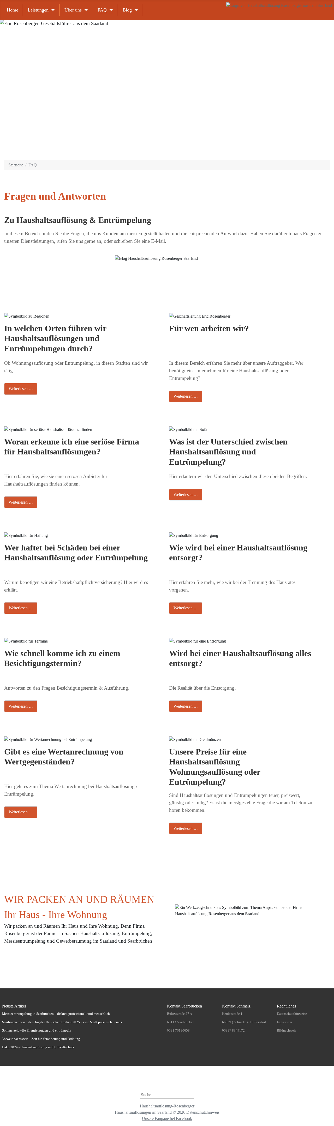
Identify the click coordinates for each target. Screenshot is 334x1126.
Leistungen (38, 10)
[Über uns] (85, 10)
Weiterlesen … (21, 388)
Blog (127, 10)
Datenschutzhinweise (292, 1014)
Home (12, 10)
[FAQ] (110, 10)
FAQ (102, 10)
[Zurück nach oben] (327, 1119)
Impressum (284, 1022)
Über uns (73, 10)
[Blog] (135, 10)
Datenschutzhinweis (202, 1112)
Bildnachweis (286, 1030)
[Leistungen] (52, 10)
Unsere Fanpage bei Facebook (167, 1118)
